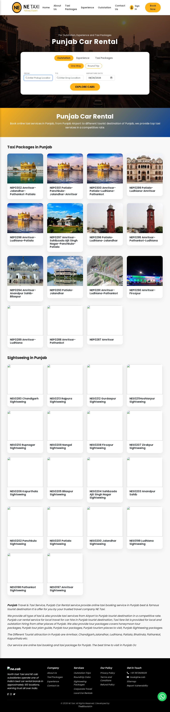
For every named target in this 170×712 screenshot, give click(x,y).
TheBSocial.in (85, 706)
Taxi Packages (71, 7)
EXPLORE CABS (85, 87)
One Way (76, 65)
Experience (87, 7)
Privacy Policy (107, 673)
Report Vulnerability (137, 685)
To (56, 73)
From (26, 73)
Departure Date (94, 73)
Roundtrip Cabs (82, 677)
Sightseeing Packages (80, 683)
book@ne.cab (137, 677)
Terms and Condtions (106, 679)
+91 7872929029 (138, 673)
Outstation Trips (82, 673)
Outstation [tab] (63, 58)
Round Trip (93, 65)
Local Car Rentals (83, 693)
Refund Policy (107, 684)
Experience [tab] (82, 58)
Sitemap (131, 681)
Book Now (153, 7)
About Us (57, 7)
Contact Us (120, 7)
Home (46, 7)
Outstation (104, 7)
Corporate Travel (83, 689)
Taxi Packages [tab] (104, 58)
